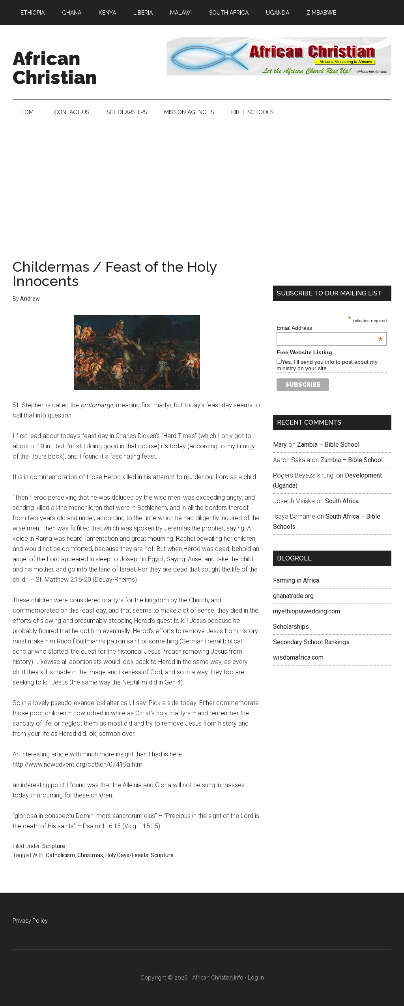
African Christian (55, 67)
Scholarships (291, 626)
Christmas (90, 855)
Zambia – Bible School (328, 444)
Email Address (330, 328)
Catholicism (60, 855)
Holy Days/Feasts (126, 855)
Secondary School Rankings (311, 642)
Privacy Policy (30, 921)
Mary (280, 444)
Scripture (53, 846)
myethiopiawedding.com (306, 611)
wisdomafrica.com (298, 657)
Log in (256, 977)
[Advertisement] (202, 184)
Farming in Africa (296, 580)
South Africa (342, 501)
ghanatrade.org (293, 596)
